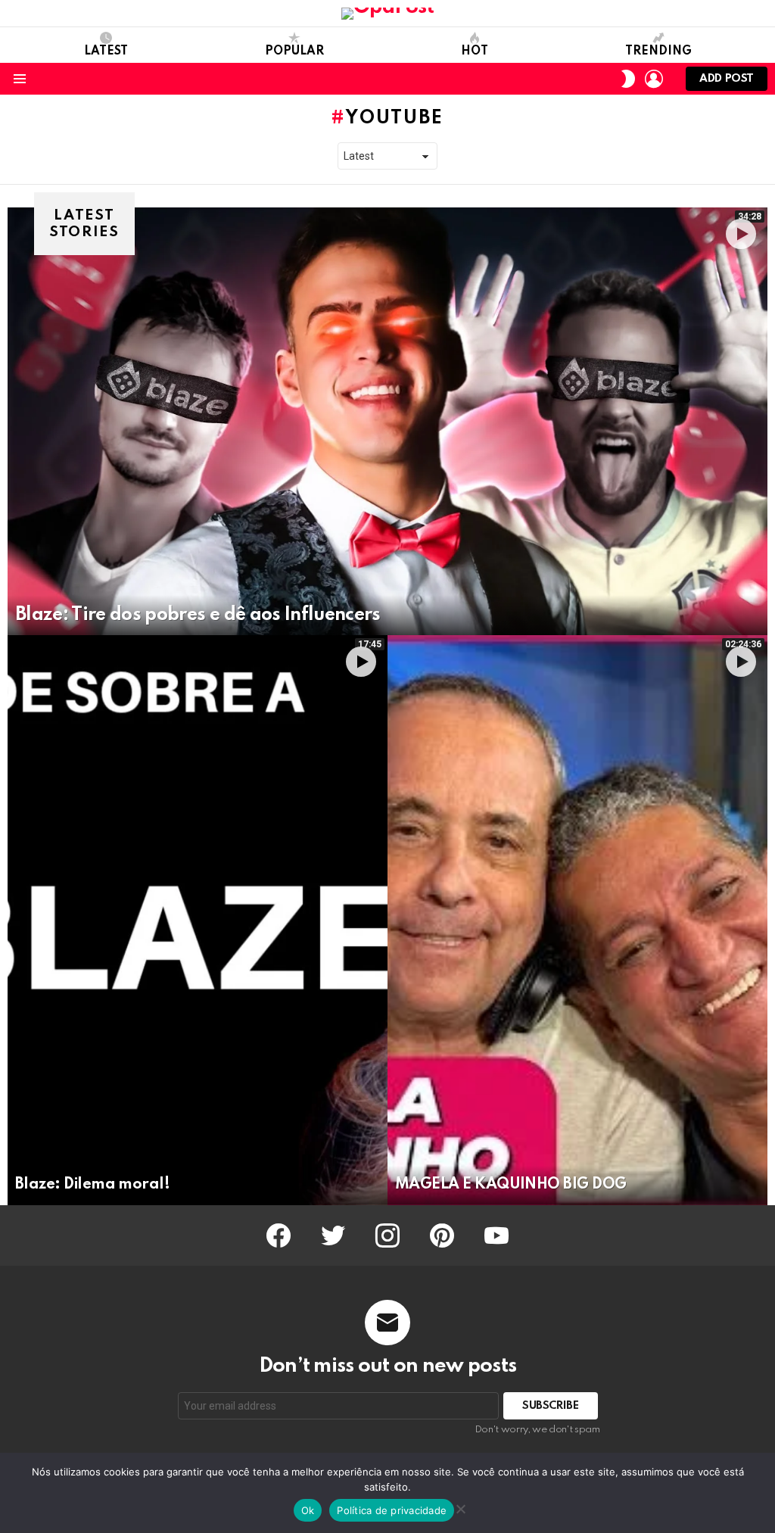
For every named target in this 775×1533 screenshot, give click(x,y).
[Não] (460, 1507)
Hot (474, 51)
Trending (658, 51)
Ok (308, 1510)
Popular (294, 51)
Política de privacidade (392, 1510)
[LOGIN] (654, 79)
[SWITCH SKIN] (628, 79)
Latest (106, 51)
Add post (726, 78)
